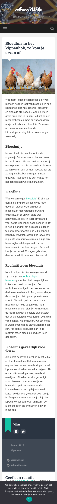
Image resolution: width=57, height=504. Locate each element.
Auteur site (23, 431)
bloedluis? (32, 198)
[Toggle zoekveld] (52, 28)
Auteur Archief (16, 431)
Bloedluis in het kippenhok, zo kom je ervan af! (24, 48)
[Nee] (53, 492)
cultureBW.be (28, 9)
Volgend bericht (19, 465)
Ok (29, 499)
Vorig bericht (17, 460)
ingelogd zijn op (24, 480)
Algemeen (16, 450)
